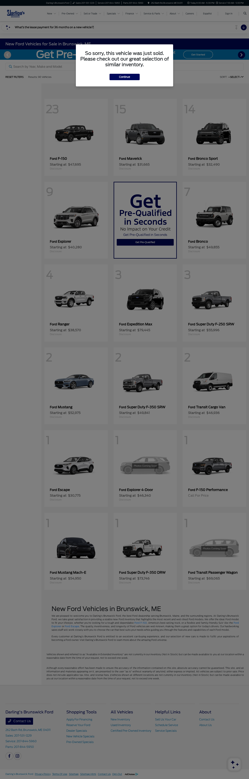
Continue (124, 77)
